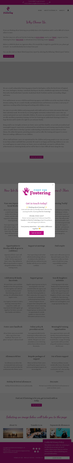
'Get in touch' (36, 233)
